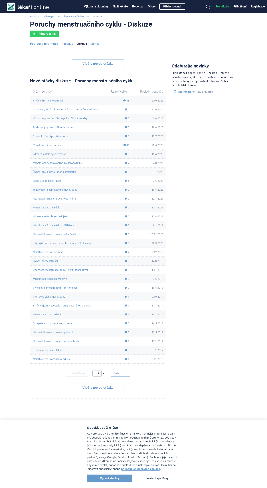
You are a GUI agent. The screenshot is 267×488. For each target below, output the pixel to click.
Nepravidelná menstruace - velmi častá (54, 234)
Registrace (258, 6)
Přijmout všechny (110, 478)
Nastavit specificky (157, 478)
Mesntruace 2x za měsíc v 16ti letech (53, 225)
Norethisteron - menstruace (48, 252)
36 (127, 145)
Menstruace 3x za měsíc (46, 207)
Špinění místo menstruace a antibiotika (54, 171)
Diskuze (81, 43)
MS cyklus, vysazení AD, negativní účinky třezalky (60, 118)
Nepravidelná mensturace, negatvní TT (54, 198)
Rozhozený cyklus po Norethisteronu (53, 127)
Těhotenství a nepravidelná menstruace (55, 189)
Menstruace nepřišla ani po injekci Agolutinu (57, 163)
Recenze (137, 6)
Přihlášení (239, 6)
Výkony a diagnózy (96, 6)
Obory (152, 6)
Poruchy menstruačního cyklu (73, 16)
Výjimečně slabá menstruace (49, 296)
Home (33, 16)
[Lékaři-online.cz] (27, 6)
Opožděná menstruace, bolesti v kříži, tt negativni (60, 269)
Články (95, 43)
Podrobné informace (44, 43)
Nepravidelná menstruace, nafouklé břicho (56, 341)
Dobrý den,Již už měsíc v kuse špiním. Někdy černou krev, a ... (67, 109)
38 (127, 100)
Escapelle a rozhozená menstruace (52, 323)
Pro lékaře (222, 6)
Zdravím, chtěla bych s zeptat (49, 154)
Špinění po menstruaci (45, 261)
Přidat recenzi (172, 6)
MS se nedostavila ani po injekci (50, 216)
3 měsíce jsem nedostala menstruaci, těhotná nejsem (62, 305)
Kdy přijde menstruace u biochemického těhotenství (62, 243)
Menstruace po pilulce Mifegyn (50, 278)
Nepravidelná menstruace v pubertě (53, 332)
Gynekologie (47, 16)
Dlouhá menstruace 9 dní (47, 350)
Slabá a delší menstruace (47, 180)
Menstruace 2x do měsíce (47, 145)
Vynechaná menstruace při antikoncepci (55, 287)
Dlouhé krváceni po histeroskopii (51, 136)
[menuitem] (96, 6)
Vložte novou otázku (98, 63)
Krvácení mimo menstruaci (48, 100)
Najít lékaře (120, 6)
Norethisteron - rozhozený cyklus (51, 359)
